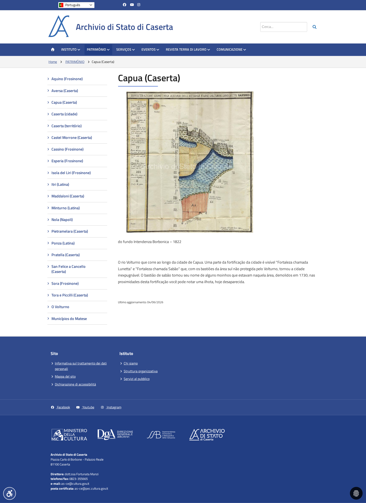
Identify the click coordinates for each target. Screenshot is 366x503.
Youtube (88, 407)
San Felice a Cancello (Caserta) (68, 269)
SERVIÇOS (123, 49)
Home (53, 61)
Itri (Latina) (60, 184)
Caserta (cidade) (64, 114)
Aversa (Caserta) (64, 91)
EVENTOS (148, 49)
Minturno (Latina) (65, 208)
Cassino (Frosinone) (67, 149)
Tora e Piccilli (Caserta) (69, 295)
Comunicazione (230, 49)
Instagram (113, 407)
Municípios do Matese (69, 318)
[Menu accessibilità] (9, 493)
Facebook (63, 407)
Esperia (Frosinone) (67, 161)
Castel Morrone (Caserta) (71, 137)
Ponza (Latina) (63, 243)
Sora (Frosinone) (65, 283)
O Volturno (60, 307)
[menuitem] (52, 49)
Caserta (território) (66, 126)
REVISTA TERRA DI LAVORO (186, 49)
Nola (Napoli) (62, 219)
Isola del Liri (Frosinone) (71, 173)
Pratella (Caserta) (65, 255)
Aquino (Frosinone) (67, 79)
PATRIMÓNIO (96, 49)
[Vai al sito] (69, 435)
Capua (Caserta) (64, 102)
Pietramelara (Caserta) (69, 231)
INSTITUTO (69, 49)
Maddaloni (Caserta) (67, 196)
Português (72, 4)
